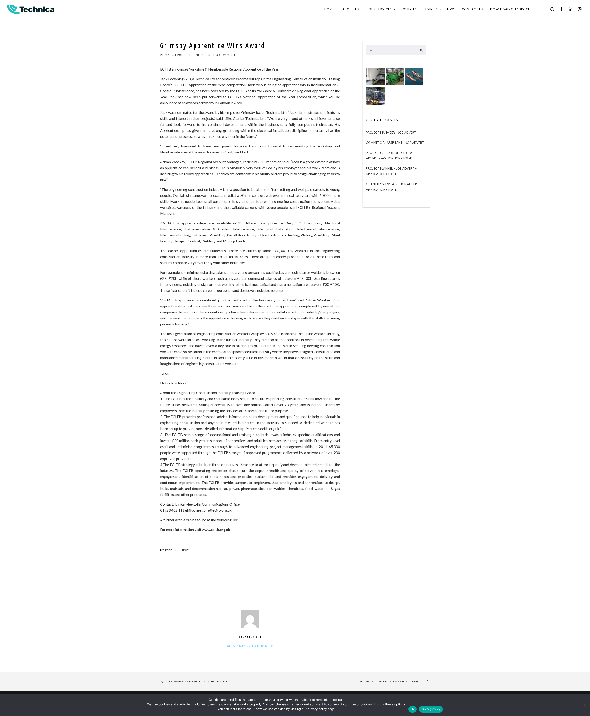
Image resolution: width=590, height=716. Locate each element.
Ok (413, 709)
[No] (584, 705)
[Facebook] (561, 9)
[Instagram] (579, 9)
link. (235, 520)
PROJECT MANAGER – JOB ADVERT (391, 132)
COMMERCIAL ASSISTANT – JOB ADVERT (395, 142)
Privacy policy (431, 709)
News (185, 550)
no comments (225, 54)
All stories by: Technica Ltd (250, 646)
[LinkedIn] (570, 9)
